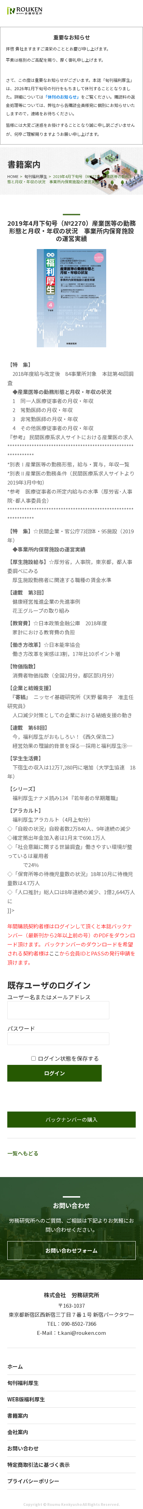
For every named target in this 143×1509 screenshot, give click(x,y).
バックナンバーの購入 (71, 1119)
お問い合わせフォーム (71, 1250)
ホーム (15, 1366)
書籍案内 (17, 1415)
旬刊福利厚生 (35, 176)
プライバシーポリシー (33, 1481)
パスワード (21, 1028)
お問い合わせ (23, 1448)
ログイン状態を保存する (68, 1058)
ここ (54, 953)
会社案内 (17, 1432)
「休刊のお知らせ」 (62, 97)
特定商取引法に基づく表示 (38, 1464)
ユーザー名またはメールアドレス (49, 997)
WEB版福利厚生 (26, 1399)
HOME (12, 176)
